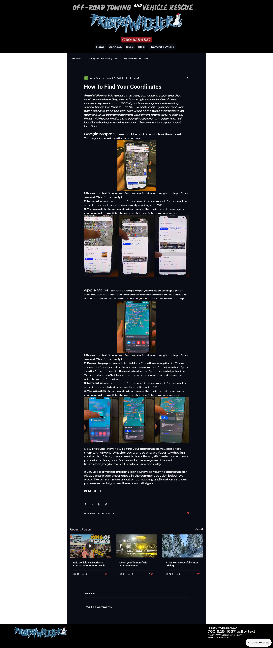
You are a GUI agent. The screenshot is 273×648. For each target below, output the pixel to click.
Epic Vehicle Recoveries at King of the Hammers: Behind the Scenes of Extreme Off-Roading (90, 564)
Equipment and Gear (136, 58)
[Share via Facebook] (85, 504)
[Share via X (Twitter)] (92, 504)
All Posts (75, 58)
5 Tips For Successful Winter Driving (182, 564)
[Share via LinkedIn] (99, 504)
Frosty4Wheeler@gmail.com (225, 635)
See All (199, 529)
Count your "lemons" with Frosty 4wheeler (133, 564)
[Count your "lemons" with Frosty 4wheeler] (136, 545)
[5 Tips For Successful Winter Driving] (182, 545)
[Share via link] (106, 504)
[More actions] (187, 78)
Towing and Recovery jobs (102, 58)
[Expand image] (101, 246)
